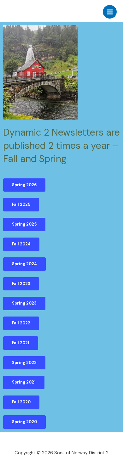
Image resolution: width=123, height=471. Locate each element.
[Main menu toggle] (110, 12)
